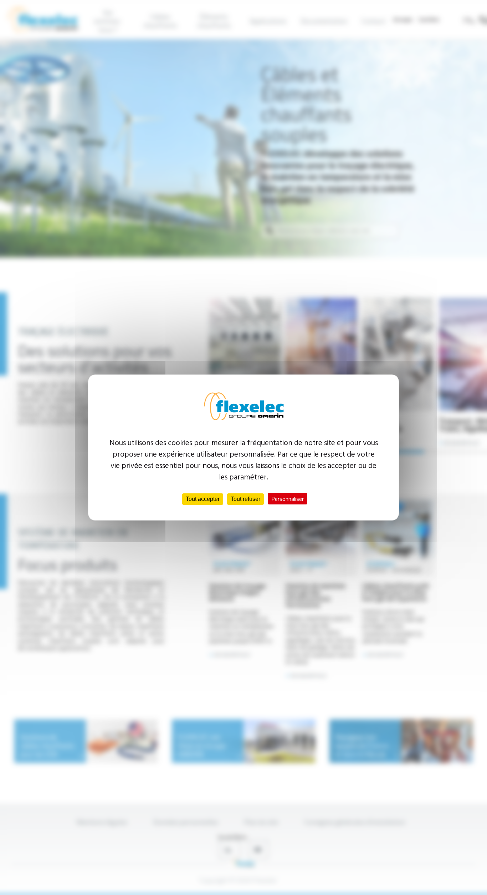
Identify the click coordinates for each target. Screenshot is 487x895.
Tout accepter (203, 499)
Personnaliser (287, 498)
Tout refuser (245, 499)
